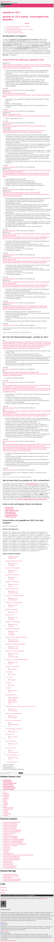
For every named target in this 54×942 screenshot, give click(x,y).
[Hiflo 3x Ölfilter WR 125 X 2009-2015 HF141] (14, 93)
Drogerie (5, 796)
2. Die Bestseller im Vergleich (12, 28)
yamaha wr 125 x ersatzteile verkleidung (13, 769)
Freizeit (5, 800)
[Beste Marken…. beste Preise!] (9, 3)
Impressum (4, 887)
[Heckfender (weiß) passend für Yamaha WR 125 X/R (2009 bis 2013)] (21, 372)
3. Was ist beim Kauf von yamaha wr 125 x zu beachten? (19, 29)
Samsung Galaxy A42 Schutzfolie (11, 880)
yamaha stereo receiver (9, 767)
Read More (3, 900)
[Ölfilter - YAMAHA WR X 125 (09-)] (12, 114)
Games (5, 801)
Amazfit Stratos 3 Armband (10, 874)
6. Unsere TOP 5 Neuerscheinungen (14, 32)
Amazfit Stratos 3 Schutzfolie (10, 876)
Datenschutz (4, 890)
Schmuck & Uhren (8, 809)
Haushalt (5, 803)
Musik (5, 806)
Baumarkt (6, 793)
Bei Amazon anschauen (9, 90)
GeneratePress (31, 895)
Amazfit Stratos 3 (7, 877)
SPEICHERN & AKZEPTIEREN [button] (8, 940)
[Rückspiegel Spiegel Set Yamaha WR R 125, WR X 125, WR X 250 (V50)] (21, 192)
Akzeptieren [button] (44, 898)
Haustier (5, 804)
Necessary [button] (3, 922)
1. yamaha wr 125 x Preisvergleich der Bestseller (17, 26)
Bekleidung (6, 795)
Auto (4, 792)
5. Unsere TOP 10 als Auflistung (13, 31)
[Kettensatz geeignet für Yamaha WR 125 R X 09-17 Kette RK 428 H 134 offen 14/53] (25, 306)
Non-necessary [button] (5, 931)
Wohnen (5, 815)
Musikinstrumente (8, 807)
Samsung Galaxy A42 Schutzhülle (12, 879)
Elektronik (6, 798)
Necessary (5, 923)
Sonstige (5, 810)
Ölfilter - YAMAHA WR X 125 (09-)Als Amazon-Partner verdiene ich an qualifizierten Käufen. (26, 116)
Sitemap (3, 892)
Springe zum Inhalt (6, 1)
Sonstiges (6, 812)
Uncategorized (7, 814)
